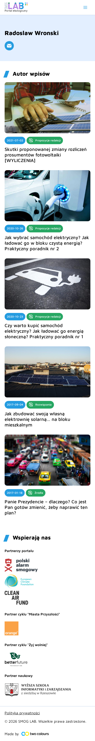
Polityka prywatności (22, 713)
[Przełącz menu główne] (85, 7)
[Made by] (35, 734)
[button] (9, 45)
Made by (12, 734)
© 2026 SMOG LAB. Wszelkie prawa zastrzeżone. (45, 721)
